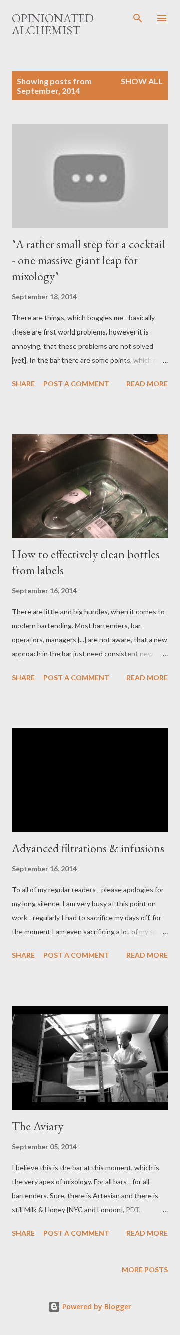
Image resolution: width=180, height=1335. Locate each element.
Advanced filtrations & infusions (88, 848)
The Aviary (38, 1126)
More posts (145, 1269)
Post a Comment (77, 383)
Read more (147, 383)
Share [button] (23, 383)
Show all (142, 81)
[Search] (138, 18)
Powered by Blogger (96, 1306)
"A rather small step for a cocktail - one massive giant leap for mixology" (89, 260)
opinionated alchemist (53, 24)
